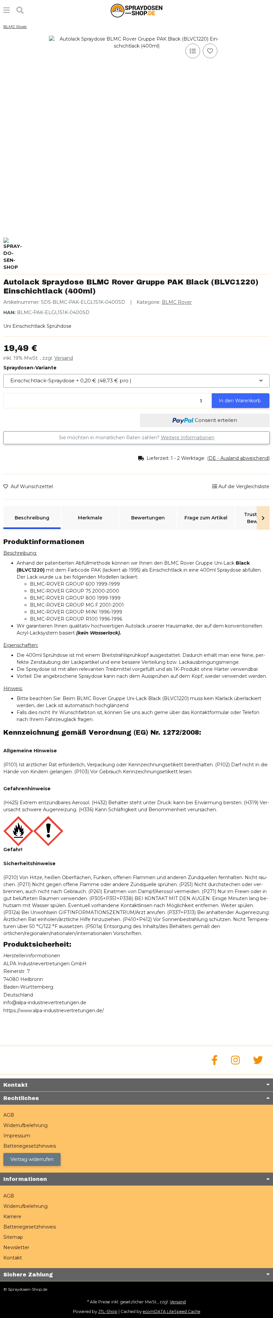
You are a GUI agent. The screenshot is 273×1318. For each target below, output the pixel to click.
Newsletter (16, 1247)
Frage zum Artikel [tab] (205, 518)
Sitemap (13, 1237)
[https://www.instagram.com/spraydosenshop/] (235, 1060)
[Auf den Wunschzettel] (210, 51)
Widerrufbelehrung (25, 1125)
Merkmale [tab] (90, 518)
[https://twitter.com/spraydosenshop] (258, 1060)
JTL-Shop (108, 1311)
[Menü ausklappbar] (6, 10)
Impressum (16, 1136)
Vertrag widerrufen (32, 1159)
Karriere (12, 1217)
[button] (204, 458)
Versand (63, 358)
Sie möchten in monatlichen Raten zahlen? (136, 438)
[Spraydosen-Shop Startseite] (136, 10)
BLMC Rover (177, 302)
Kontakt (12, 1258)
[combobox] (136, 381)
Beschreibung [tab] (32, 518)
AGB (8, 1115)
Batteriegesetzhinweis (29, 1146)
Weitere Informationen (187, 438)
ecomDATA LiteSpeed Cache (171, 1311)
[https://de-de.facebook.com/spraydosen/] (214, 1060)
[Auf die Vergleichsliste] (192, 51)
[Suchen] (20, 10)
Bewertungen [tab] (148, 518)
